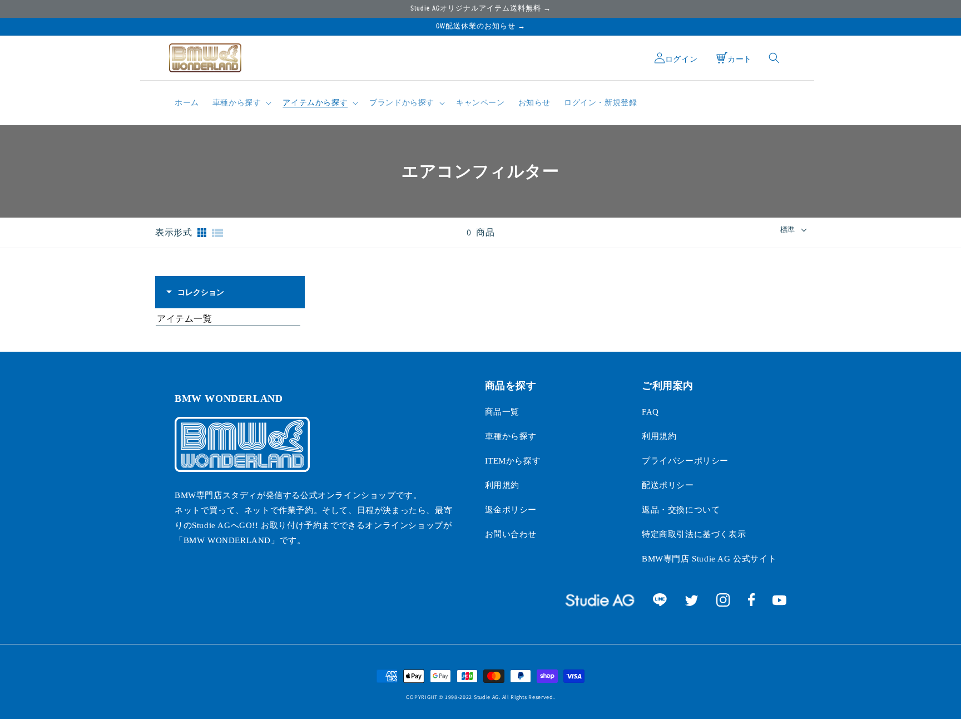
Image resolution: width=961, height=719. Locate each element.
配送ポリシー (668, 485)
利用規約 (502, 485)
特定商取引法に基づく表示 (694, 534)
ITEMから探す (513, 460)
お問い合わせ (511, 534)
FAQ (650, 411)
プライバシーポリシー (685, 460)
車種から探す (511, 436)
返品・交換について (681, 509)
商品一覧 (502, 411)
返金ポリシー (511, 509)
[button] (241, 103)
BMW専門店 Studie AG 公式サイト (709, 558)
